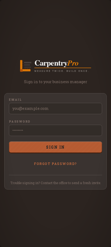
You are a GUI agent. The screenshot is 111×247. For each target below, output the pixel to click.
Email (15, 99)
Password (19, 121)
